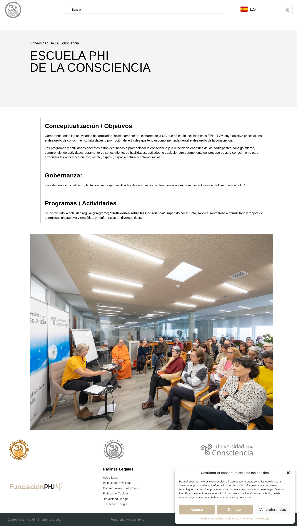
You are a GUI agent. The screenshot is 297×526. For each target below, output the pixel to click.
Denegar (235, 509)
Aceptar (197, 509)
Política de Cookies (212, 518)
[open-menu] (287, 9)
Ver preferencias (272, 509)
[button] (288, 473)
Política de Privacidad (240, 518)
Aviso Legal (263, 518)
